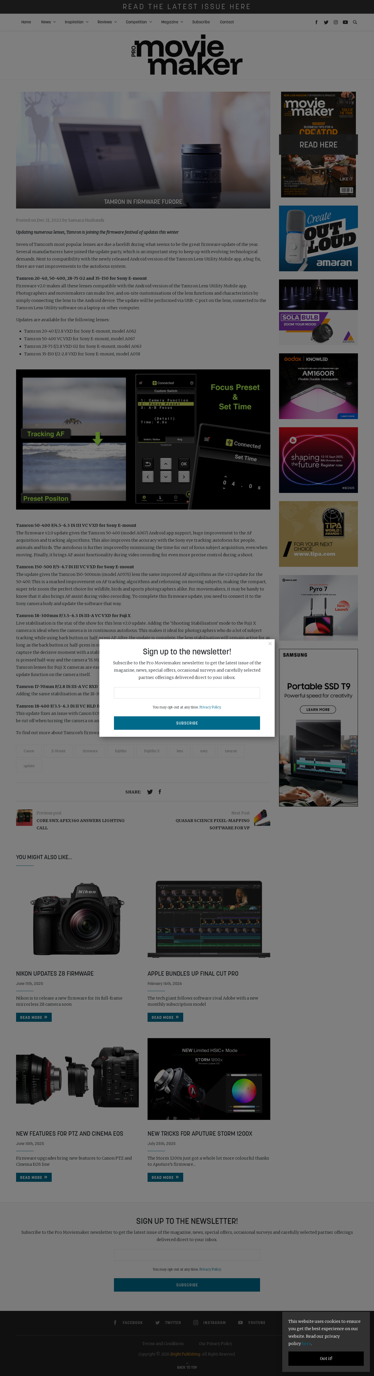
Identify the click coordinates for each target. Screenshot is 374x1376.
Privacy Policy (210, 707)
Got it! (326, 1358)
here (306, 1343)
